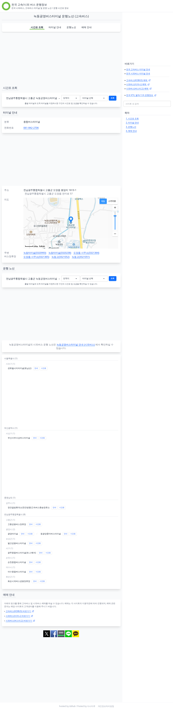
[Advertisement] (61, 58)
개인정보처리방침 (106, 706)
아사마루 (91, 706)
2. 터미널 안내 (132, 122)
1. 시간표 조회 (132, 118)
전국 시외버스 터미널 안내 (138, 73)
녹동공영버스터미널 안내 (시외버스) (76, 344)
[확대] (115, 207)
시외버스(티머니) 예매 (136, 84)
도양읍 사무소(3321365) (36, 256)
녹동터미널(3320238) (59, 252)
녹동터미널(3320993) (34, 252)
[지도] (103, 201)
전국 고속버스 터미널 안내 (138, 69)
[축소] (115, 233)
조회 (112, 98)
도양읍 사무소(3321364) (86, 252)
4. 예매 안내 (131, 130)
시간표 (43, 368)
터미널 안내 (55, 27)
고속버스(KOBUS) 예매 (137, 80)
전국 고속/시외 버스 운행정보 (29, 4)
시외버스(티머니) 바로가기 (18, 615)
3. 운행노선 (131, 126)
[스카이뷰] (112, 201)
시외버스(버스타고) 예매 (137, 88)
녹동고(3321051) (81, 256)
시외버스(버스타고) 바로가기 (19, 620)
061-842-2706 (31, 127)
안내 (36, 368)
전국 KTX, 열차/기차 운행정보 (140, 95)
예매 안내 (86, 27)
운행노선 (71, 27)
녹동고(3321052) (60, 256)
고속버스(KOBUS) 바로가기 (18, 611)
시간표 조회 (37, 27)
